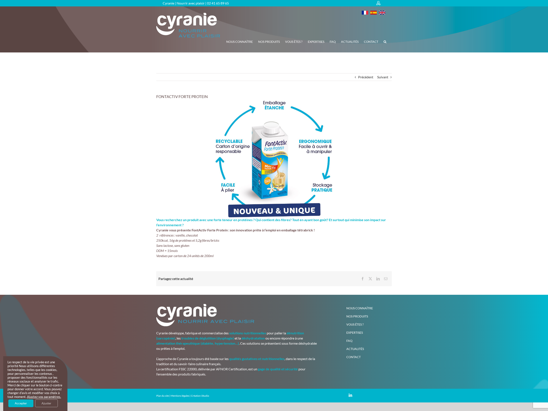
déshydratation (253, 338)
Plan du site (162, 395)
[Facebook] (362, 278)
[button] (385, 41)
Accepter (21, 403)
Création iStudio (200, 395)
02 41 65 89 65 (218, 3)
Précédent (365, 77)
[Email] (386, 278)
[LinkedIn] (378, 278)
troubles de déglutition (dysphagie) (207, 338)
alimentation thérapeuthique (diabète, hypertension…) (197, 343)
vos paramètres (49, 397)
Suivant (382, 77)
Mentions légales (180, 395)
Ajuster (46, 403)
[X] (370, 278)
